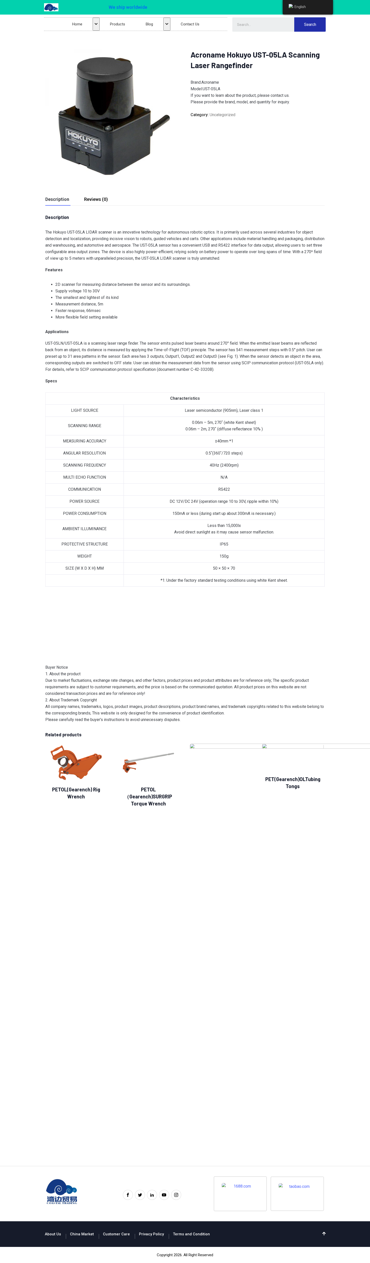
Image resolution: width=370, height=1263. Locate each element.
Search (310, 24)
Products (117, 24)
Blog (149, 24)
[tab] (57, 199)
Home (77, 24)
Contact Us (190, 24)
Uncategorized (222, 114)
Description (57, 199)
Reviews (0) (96, 199)
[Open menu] (96, 24)
